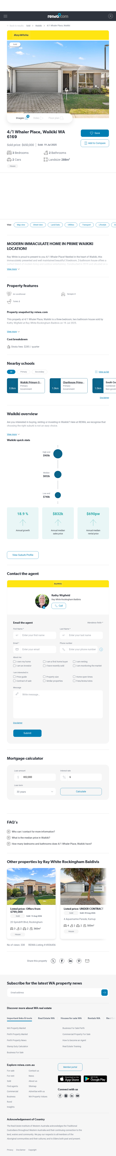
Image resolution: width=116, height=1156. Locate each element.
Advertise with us (37, 1091)
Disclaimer (20, 1150)
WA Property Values (38, 1096)
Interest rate (65, 771)
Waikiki (38, 25)
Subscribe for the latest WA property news (44, 983)
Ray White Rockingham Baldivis (66, 599)
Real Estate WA (46, 1018)
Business (11, 1096)
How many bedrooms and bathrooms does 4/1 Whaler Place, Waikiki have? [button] (52, 843)
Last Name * (65, 629)
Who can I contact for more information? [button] (33, 831)
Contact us (34, 1070)
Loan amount (19, 771)
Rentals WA (94, 1018)
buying (32, 422)
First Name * (18, 629)
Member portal (70, 1067)
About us (33, 1081)
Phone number (66, 643)
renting (41, 422)
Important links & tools (19, 1018)
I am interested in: (20, 672)
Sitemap (32, 1086)
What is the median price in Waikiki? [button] (31, 837)
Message (17, 687)
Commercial (12, 1091)
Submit (27, 733)
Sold (28, 25)
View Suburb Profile (22, 555)
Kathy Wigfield (61, 595)
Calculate (81, 791)
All (11, 372)
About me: (17, 657)
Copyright (32, 1150)
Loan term (18, 785)
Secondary (39, 372)
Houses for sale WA (71, 1018)
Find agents (12, 1086)
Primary (23, 372)
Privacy (10, 1150)
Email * (16, 643)
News (31, 1076)
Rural (9, 1102)
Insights (10, 1107)
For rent (10, 1076)
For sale (10, 1070)
